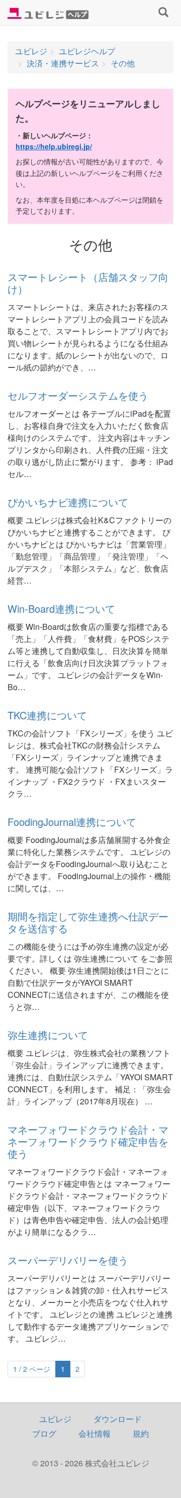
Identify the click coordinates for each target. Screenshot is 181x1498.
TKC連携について (47, 715)
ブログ (44, 1433)
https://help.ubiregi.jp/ (54, 146)
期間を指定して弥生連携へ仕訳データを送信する (88, 922)
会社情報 (94, 1433)
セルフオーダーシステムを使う (78, 395)
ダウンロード (118, 1419)
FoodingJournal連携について (72, 821)
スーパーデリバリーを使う (68, 1260)
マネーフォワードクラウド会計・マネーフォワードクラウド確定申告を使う (88, 1141)
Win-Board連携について (61, 608)
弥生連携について (48, 1034)
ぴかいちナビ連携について (68, 502)
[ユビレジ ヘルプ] (48, 12)
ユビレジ (55, 1419)
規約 (141, 1433)
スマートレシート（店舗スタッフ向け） (88, 282)
